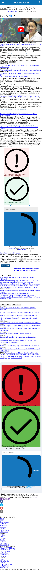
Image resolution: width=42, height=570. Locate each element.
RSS (1, 536)
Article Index (4, 556)
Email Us (3, 538)
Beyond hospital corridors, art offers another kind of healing (19, 285)
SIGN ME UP (21, 245)
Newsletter (3, 543)
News (2, 519)
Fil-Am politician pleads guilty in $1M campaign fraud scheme (20, 284)
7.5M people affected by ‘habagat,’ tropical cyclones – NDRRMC (17, 278)
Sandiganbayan (5, 358)
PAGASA (18, 356)
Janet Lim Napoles (33, 354)
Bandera (2, 562)
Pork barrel (26, 356)
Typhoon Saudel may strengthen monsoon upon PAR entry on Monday (20, 291)
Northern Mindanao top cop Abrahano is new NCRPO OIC (19, 281)
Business (3, 527)
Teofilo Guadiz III (16, 358)
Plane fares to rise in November (10, 253)
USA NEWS (4, 532)
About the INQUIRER (7, 549)
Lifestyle (3, 523)
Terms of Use (11, 248)
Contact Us (3, 541)
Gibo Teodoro (9, 354)
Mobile (2, 535)
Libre (1, 559)
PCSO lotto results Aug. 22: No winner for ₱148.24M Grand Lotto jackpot (19, 66)
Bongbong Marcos (17, 353)
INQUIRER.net (12, 11)
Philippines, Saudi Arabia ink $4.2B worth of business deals (19, 96)
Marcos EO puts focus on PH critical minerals (14, 294)
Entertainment (4, 522)
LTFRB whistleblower (7, 356)
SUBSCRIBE (36, 470)
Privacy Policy (22, 249)
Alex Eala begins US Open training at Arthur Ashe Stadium (19, 287)
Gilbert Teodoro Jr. (20, 354)
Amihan (7, 353)
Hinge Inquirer (4, 561)
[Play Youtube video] (21, 30)
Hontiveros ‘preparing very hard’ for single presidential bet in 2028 (19, 74)
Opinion (2, 528)
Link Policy (4, 553)
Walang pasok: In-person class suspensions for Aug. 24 (17, 282)
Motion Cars (4, 567)
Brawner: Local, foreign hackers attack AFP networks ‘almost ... (26, 269)
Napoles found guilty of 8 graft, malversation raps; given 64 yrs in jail (20, 45)
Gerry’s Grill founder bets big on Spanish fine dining (17, 295)
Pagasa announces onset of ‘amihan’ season (14, 76)
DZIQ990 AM (4, 566)
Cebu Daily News (6, 564)
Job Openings (4, 545)
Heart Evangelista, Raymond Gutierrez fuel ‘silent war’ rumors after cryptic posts (20, 297)
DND (2, 354)
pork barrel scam (36, 356)
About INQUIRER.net (7, 548)
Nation (3, 9)
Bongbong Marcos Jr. (31, 353)
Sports (2, 520)
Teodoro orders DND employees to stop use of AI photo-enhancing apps (18, 114)
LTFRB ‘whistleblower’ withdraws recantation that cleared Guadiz (19, 127)
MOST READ (16, 305)
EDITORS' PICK (5, 305)
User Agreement (5, 551)
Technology (4, 525)
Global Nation (4, 530)
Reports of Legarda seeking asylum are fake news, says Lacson (20, 70)
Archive (2, 540)
